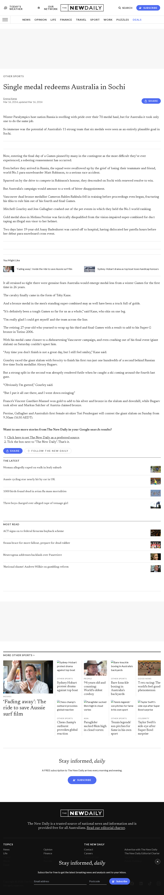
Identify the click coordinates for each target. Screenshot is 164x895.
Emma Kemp (10, 98)
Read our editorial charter (106, 828)
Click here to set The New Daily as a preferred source (43, 437)
